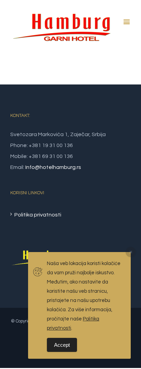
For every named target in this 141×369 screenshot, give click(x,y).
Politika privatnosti (37, 215)
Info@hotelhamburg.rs (53, 167)
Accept (62, 345)
